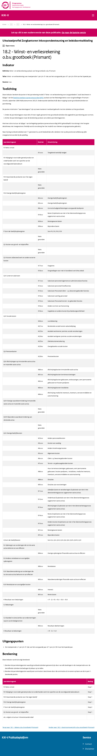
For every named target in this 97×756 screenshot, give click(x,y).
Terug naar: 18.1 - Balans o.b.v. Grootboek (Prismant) (20, 727)
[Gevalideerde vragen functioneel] (18, 24)
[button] (93, 15)
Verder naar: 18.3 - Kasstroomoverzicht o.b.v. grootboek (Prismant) (72, 727)
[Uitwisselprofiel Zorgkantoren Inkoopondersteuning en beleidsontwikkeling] (11, 24)
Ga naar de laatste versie (74, 32)
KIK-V (5, 15)
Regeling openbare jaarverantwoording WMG (28, 98)
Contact (88, 744)
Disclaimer (89, 749)
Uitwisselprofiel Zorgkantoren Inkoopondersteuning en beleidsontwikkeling (47, 40)
